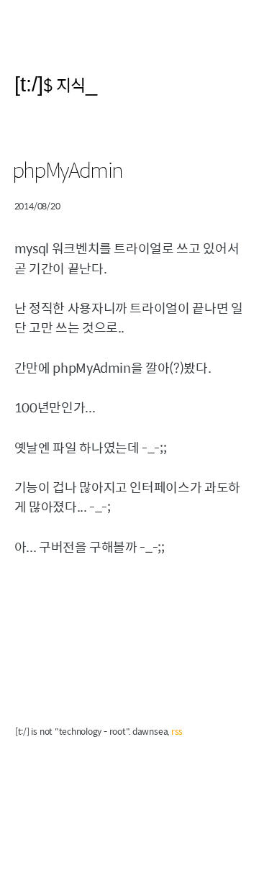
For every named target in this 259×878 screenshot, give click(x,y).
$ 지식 (64, 84)
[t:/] (28, 84)
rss (177, 731)
